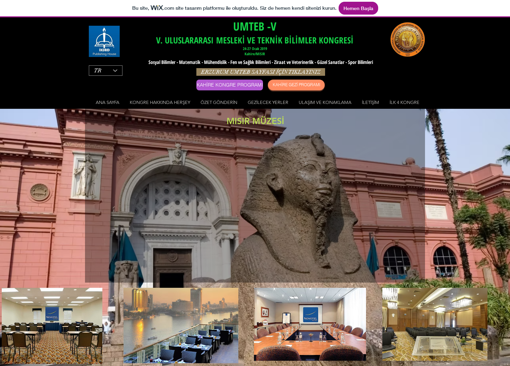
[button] (160, 102)
